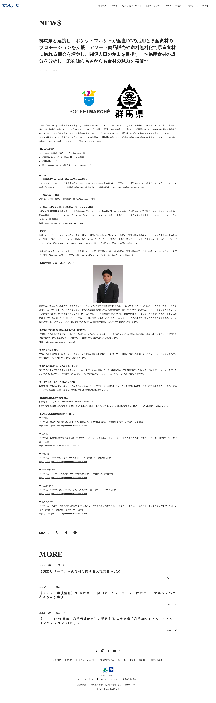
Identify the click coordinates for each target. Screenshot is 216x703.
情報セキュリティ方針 (109, 679)
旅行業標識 (82, 685)
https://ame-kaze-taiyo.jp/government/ (60, 342)
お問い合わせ (202, 5)
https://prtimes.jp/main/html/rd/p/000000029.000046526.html (63, 513)
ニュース (167, 5)
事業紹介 (114, 5)
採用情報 (189, 5)
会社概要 (102, 5)
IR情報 (178, 5)
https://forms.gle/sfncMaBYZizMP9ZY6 (78, 402)
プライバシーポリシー (86, 679)
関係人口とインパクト (132, 5)
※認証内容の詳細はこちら (108, 675)
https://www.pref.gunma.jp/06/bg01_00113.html (64, 223)
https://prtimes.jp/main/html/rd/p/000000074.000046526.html (63, 478)
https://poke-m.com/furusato (71, 243)
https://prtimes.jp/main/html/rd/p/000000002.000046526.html (63, 462)
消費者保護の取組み (130, 679)
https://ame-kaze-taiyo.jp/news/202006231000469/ (59, 446)
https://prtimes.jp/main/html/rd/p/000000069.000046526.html (63, 426)
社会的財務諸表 (153, 5)
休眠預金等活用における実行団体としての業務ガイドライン (115, 685)
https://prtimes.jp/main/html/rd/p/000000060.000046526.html (63, 494)
